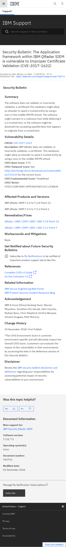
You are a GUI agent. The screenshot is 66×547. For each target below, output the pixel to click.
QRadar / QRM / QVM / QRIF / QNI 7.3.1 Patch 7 (31, 227)
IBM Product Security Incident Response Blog (30, 292)
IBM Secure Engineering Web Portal (24, 288)
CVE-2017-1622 (22, 142)
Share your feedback (54, 544)
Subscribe (10, 493)
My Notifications (33, 256)
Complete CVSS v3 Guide (18, 272)
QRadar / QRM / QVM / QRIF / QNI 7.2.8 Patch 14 (32, 221)
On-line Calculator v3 (16, 276)
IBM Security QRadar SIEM (17, 428)
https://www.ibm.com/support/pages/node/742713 (40, 76)
